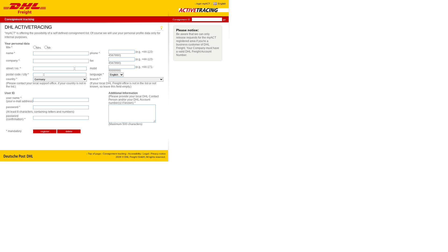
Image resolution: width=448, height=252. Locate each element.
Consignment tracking (19, 19)
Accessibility (135, 153)
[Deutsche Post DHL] (18, 156)
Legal (146, 153)
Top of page (94, 153)
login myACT (203, 3)
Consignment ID (181, 19)
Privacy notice (158, 153)
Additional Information (123, 93)
